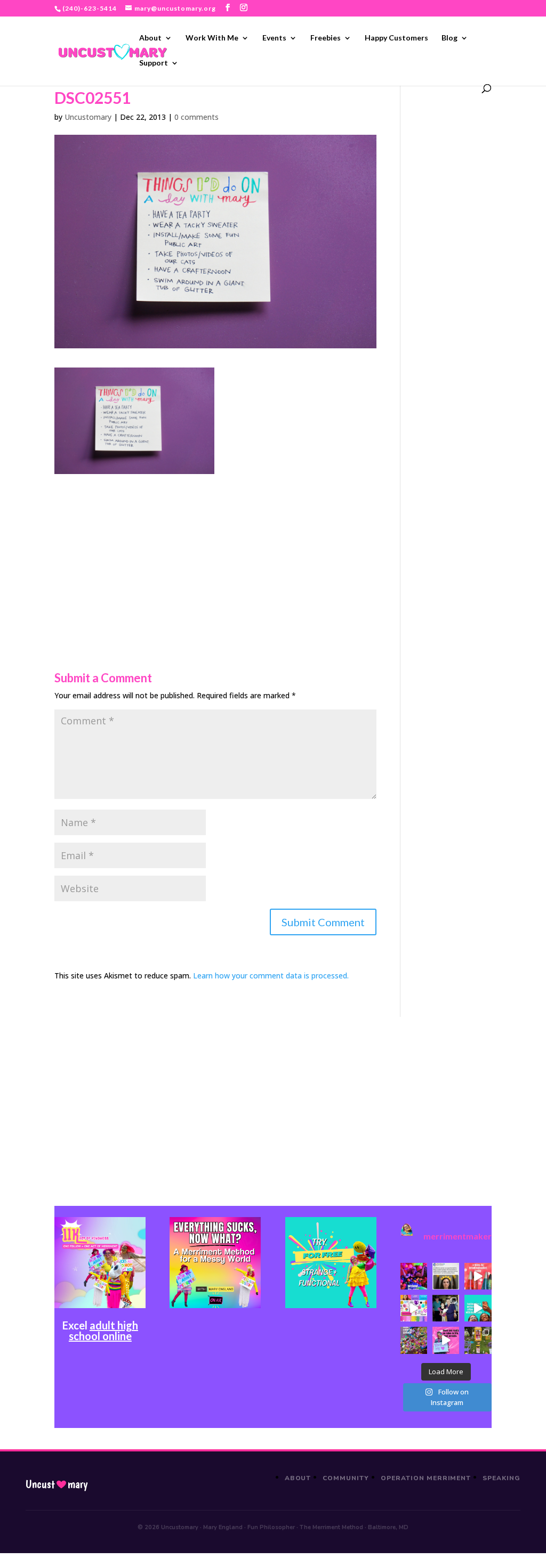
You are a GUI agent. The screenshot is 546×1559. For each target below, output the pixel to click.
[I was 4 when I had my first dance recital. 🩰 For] (445, 1308)
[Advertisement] (215, 548)
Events (274, 38)
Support (153, 63)
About (150, 38)
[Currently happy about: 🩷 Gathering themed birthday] (477, 1340)
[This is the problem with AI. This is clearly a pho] (445, 1276)
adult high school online (103, 1330)
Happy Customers (396, 38)
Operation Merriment (426, 1478)
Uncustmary (56, 1484)
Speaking (501, 1478)
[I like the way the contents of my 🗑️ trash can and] (413, 1340)
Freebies (325, 38)
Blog (449, 38)
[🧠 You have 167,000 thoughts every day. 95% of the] (477, 1276)
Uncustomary (88, 117)
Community (346, 1478)
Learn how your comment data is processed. (271, 975)
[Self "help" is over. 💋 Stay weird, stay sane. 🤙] (477, 1308)
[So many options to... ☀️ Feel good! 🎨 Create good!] (413, 1308)
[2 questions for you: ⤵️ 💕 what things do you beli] (413, 1276)
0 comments (196, 117)
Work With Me (212, 38)
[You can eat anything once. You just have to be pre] (445, 1340)
